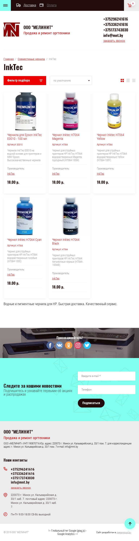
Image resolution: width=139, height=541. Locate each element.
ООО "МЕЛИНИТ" (38, 27)
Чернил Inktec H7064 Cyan (24, 240)
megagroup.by (124, 532)
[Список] (128, 80)
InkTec (11, 173)
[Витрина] (122, 80)
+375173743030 (115, 30)
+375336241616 (115, 24)
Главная (9, 59)
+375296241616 (115, 19)
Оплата (51, 5)
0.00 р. (133, 3)
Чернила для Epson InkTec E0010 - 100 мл (24, 137)
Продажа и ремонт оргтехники (47, 33)
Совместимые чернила (31, 59)
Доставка (30, 5)
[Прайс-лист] (133, 80)
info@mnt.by (113, 35)
